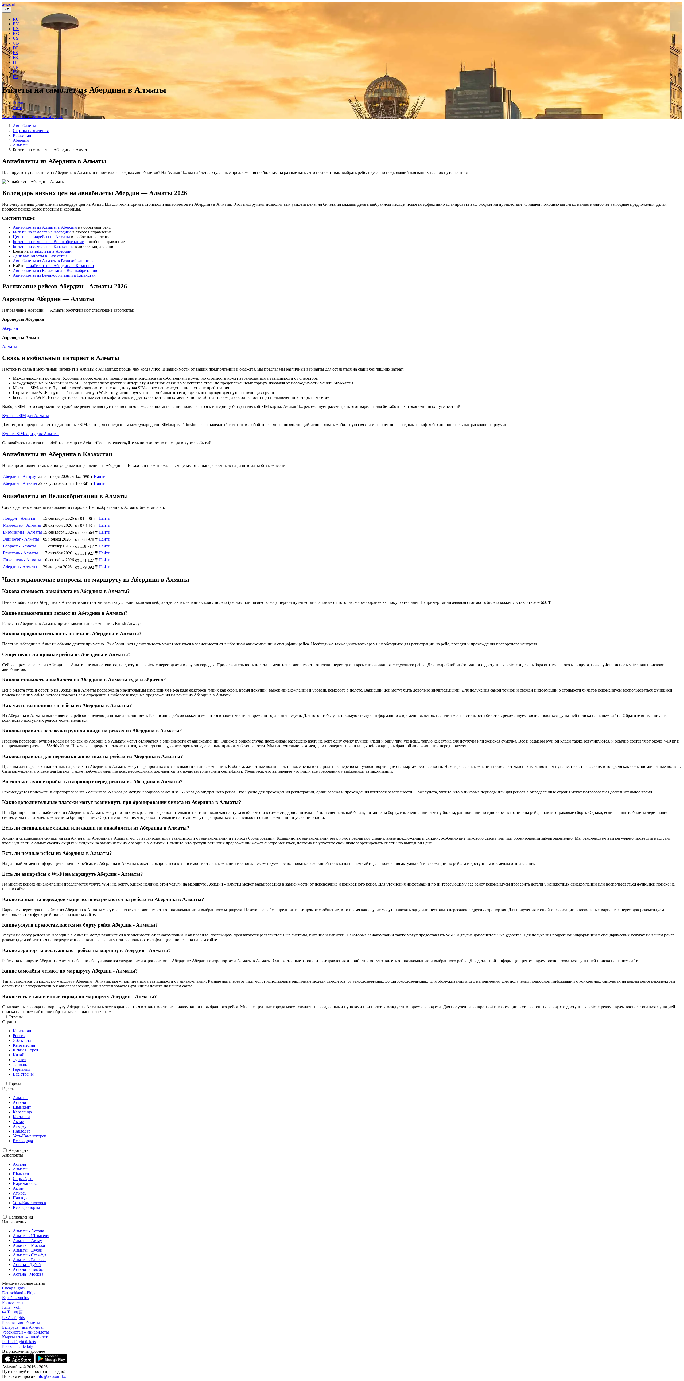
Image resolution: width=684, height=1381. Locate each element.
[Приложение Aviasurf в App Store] (18, 1362)
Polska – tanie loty (17, 1346)
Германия (21, 1069)
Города (15, 1083)
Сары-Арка (23, 1178)
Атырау (19, 1126)
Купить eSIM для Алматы (25, 415)
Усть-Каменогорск (29, 1136)
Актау (18, 1121)
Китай (18, 1055)
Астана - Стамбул (29, 1269)
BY (16, 24)
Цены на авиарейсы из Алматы (41, 237)
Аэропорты (19, 1150)
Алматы (20, 145)
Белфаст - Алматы (19, 546)
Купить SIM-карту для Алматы (30, 433)
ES (15, 52)
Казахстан (22, 135)
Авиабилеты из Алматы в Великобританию (53, 261)
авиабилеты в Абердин (51, 251)
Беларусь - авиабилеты (23, 1327)
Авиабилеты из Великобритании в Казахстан (54, 275)
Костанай (21, 1116)
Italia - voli (11, 1307)
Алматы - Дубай (27, 1250)
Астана (19, 1102)
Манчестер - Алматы (22, 525)
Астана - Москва (28, 1274)
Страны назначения (31, 130)
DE (16, 48)
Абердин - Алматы (20, 483)
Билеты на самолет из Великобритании (48, 241)
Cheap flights (13, 1288)
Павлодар (21, 1131)
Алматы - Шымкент (31, 1235)
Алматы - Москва (29, 1245)
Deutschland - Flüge (19, 1293)
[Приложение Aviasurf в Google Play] (51, 1362)
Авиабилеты (24, 126)
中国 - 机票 (12, 1312)
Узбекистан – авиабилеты (25, 1332)
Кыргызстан (24, 1045)
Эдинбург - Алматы (21, 539)
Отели (18, 103)
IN (15, 72)
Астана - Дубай (27, 1264)
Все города (23, 1140)
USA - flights (13, 1317)
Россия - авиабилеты (21, 1322)
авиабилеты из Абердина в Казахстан (60, 265)
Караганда (22, 1112)
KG (16, 33)
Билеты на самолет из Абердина (42, 232)
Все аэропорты (26, 1207)
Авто (17, 107)
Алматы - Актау (27, 1240)
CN (16, 67)
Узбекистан (23, 1040)
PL (15, 76)
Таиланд (20, 1064)
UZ (16, 28)
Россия (19, 1035)
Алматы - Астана (28, 1231)
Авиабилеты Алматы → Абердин (32, 116)
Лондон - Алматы (19, 518)
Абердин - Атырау (19, 476)
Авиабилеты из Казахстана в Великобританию (55, 270)
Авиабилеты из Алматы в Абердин (45, 227)
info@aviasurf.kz (51, 1376)
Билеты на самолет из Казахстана (43, 246)
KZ (6, 10)
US (15, 38)
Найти (100, 476)
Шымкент (22, 1107)
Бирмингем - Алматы (22, 532)
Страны (16, 1017)
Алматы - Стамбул (29, 1255)
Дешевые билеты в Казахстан (40, 256)
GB (16, 43)
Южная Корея (25, 1050)
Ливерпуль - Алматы (22, 560)
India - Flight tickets (19, 1341)
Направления (21, 1217)
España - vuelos (15, 1297)
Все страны (23, 1074)
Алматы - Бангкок (29, 1259)
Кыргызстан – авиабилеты (26, 1337)
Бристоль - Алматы (20, 553)
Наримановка (25, 1183)
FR (15, 57)
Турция (19, 1059)
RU (16, 19)
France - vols (13, 1302)
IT (15, 62)
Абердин (21, 140)
